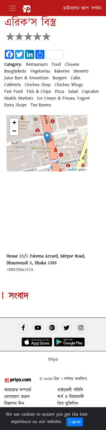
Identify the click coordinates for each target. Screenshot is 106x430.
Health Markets (18, 98)
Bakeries (62, 71)
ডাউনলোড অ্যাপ (76, 8)
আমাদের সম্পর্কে (17, 390)
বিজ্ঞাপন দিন (14, 403)
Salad (73, 91)
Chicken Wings (69, 84)
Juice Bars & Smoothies (26, 78)
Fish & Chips (39, 91)
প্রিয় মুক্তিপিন (67, 403)
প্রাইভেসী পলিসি (70, 390)
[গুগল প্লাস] (52, 327)
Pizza (59, 91)
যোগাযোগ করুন (17, 397)
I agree (74, 422)
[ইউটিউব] (37, 327)
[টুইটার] (66, 327)
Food (56, 64)
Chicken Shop (38, 84)
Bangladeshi (15, 71)
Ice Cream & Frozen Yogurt (63, 98)
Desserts (80, 71)
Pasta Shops (15, 105)
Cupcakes (90, 91)
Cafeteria (12, 84)
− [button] (14, 130)
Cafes (75, 78)
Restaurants (37, 64)
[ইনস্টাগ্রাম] (80, 327)
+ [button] (14, 122)
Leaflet (72, 169)
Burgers (60, 78)
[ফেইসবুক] (23, 327)
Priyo (53, 359)
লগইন (96, 8)
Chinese (72, 64)
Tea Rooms (41, 105)
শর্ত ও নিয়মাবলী (70, 397)
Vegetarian (40, 71)
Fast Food (13, 91)
